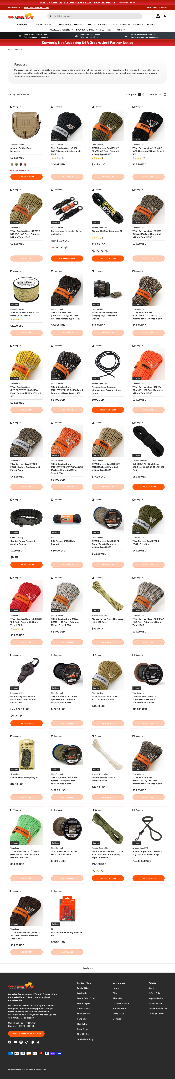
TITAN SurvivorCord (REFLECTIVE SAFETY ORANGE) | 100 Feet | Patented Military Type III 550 (67, 469)
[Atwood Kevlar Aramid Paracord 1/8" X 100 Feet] (108, 596)
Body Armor (83, 1029)
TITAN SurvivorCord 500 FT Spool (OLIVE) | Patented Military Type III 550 (65, 780)
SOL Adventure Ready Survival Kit (66, 934)
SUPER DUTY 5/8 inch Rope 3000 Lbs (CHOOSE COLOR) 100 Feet (148, 467)
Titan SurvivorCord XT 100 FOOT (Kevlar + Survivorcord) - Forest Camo (25, 467)
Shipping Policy (155, 998)
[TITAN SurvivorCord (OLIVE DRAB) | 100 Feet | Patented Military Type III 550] (108, 125)
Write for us (118, 1013)
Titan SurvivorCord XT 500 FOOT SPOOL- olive (64, 853)
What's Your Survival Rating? (26, 1033)
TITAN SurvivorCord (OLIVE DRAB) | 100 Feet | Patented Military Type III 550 (105, 151)
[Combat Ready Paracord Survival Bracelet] (26, 518)
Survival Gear (83, 988)
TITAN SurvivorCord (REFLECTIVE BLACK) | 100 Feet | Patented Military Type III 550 (67, 390)
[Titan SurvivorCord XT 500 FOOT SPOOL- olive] (67, 828)
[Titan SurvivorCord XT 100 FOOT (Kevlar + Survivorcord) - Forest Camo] (26, 441)
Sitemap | (18, 1070)
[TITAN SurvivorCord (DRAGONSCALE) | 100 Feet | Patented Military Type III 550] (67, 290)
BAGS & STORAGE (85, 29)
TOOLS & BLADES (96, 24)
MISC (119, 29)
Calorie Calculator (121, 1003)
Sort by (12, 94)
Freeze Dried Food (86, 998)
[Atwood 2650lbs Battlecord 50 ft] (108, 208)
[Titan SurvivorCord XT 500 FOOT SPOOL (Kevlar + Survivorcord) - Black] (148, 674)
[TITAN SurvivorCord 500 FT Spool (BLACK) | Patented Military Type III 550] (67, 674)
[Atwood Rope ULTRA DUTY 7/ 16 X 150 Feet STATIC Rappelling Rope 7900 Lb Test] (108, 828)
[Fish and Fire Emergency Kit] (26, 755)
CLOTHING (105, 29)
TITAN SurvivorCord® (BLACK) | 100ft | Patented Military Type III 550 (148, 151)
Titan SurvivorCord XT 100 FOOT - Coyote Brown (105, 698)
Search (151, 988)
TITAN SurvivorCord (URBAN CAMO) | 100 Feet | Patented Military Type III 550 (65, 622)
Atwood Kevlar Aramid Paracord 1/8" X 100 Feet (107, 620)
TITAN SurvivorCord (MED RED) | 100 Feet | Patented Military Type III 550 (26, 622)
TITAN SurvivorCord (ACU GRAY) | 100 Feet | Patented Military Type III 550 (148, 622)
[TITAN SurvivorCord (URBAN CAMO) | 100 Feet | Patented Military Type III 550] (67, 596)
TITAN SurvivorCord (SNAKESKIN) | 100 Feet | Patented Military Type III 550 (147, 315)
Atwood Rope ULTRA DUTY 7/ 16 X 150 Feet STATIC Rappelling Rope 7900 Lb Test (107, 854)
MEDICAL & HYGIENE (60, 29)
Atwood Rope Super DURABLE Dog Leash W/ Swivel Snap (147, 853)
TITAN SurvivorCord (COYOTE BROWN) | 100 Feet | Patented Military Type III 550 (25, 234)
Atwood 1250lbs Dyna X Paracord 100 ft (103, 779)
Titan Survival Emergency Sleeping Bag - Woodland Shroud (104, 315)
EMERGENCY (23, 24)
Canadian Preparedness (37, 1070)
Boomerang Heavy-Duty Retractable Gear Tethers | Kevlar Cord (23, 699)
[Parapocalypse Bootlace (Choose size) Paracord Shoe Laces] (108, 364)
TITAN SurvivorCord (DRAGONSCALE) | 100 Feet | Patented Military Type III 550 (65, 315)
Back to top (88, 968)
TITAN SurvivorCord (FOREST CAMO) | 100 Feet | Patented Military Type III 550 (146, 234)
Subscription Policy (157, 1008)
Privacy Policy (155, 1003)
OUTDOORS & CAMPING (70, 24)
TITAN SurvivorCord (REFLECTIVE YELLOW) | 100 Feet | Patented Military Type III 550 (25, 392)
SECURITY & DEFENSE (144, 24)
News (164, 7)
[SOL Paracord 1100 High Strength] (67, 518)
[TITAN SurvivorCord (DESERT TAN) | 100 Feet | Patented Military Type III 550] (108, 441)
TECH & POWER (119, 24)
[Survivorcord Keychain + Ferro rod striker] (67, 208)
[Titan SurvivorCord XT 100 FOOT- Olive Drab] (148, 518)
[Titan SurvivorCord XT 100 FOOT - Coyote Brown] (108, 674)
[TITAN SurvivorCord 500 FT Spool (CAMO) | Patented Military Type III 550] (108, 518)
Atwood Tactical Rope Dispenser (21, 150)
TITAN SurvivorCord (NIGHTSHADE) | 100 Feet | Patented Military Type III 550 (147, 780)
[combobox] (94, 16)
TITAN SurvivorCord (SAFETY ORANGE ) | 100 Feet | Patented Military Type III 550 (147, 390)
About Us (117, 998)
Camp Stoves (83, 1008)
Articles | (11, 1070)
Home (10, 49)
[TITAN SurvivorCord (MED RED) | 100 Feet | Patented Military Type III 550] (26, 596)
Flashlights (82, 1024)
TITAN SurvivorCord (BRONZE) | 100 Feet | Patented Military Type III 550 (25, 935)
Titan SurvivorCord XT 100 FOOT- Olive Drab (145, 542)
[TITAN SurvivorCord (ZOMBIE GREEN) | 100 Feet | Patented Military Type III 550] (26, 828)
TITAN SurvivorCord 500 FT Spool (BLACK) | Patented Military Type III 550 (65, 699)
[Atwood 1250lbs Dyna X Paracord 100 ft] (108, 755)
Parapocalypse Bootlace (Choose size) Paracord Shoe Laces (106, 390)
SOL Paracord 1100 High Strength (63, 542)
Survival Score (119, 1008)
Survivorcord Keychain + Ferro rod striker (66, 232)
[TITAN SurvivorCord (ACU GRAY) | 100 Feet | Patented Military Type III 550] (148, 596)
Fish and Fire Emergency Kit (24, 777)
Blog (115, 993)
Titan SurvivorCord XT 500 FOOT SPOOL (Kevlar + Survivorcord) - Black (145, 699)
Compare (131, 94)
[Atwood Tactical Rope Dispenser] (26, 125)
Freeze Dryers (83, 1003)
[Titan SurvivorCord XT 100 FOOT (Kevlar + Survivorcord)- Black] (67, 125)
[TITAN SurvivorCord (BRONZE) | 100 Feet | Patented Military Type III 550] (26, 910)
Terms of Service (156, 1013)
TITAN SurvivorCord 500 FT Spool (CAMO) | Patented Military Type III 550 (105, 544)
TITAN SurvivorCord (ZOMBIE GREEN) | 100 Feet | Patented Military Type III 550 (24, 854)
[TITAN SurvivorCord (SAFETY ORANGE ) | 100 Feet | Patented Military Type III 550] (148, 364)
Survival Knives (84, 1013)
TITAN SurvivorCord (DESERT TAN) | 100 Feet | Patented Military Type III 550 (106, 467)
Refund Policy (155, 993)
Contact (117, 1018)
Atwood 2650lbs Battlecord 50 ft (107, 232)
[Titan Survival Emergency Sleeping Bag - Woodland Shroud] (108, 290)
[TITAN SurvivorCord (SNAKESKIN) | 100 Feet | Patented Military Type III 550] (148, 290)
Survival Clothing (85, 1039)
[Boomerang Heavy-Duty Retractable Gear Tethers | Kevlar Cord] (26, 674)
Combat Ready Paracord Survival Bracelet (22, 542)
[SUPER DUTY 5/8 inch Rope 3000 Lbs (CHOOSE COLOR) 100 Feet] (148, 441)
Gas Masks (82, 993)
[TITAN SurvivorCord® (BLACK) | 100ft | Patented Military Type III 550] (148, 125)
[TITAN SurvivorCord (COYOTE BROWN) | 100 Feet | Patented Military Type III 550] (26, 208)
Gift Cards (152, 7)
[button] (165, 16)
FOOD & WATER (43, 24)
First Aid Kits (83, 1034)
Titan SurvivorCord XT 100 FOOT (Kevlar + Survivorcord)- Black (66, 151)
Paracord (18, 49)
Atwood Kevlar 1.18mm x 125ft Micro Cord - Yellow (24, 314)
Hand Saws (82, 1018)
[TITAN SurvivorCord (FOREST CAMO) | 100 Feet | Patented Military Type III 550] (148, 208)
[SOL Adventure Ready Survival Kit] (67, 910)
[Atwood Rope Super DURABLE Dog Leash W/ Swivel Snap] (148, 828)
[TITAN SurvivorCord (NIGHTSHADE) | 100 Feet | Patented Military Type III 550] (148, 755)
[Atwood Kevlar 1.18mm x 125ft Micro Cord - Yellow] (26, 290)
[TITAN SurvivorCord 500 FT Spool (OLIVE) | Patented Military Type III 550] (67, 755)
